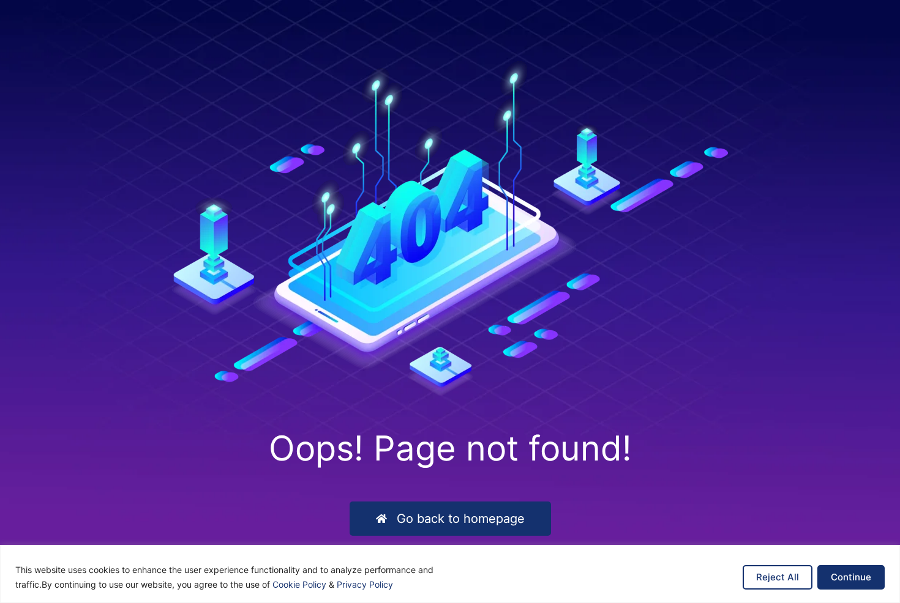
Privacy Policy (365, 584)
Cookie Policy (299, 584)
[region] (450, 574)
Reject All (777, 577)
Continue (851, 577)
